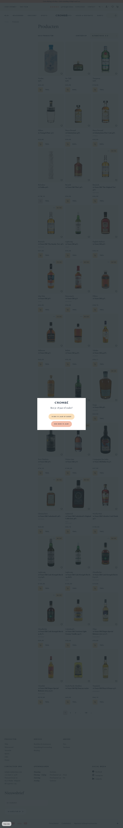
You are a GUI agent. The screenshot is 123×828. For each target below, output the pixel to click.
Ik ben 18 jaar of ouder (61, 416)
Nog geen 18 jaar (61, 424)
